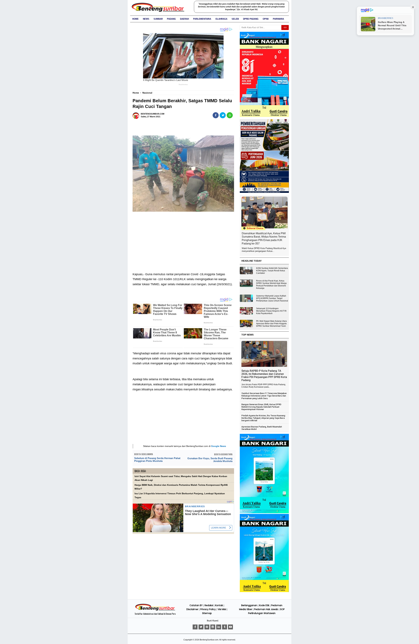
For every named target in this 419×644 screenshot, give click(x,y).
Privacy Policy (208, 609)
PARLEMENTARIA (202, 19)
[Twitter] (201, 627)
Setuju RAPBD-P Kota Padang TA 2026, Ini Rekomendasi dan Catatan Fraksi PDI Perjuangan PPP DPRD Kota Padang (264, 375)
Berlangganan (249, 605)
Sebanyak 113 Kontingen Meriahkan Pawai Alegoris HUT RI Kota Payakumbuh (271, 311)
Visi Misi (222, 609)
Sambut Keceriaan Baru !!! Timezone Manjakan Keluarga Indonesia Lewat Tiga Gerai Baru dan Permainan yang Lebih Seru (264, 396)
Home (135, 19)
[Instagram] (212, 627)
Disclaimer (192, 609)
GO (285, 27)
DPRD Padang (250, 19)
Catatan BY (196, 605)
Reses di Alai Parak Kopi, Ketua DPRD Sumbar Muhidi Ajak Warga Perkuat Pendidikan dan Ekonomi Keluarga (271, 284)
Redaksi (209, 605)
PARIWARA (278, 19)
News (146, 19)
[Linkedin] (218, 627)
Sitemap (207, 613)
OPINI (266, 19)
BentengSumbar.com (209, 640)
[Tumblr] (224, 627)
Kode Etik (264, 605)
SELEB (235, 19)
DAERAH (184, 19)
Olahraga (221, 19)
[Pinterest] (206, 627)
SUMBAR (158, 19)
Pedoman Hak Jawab (266, 609)
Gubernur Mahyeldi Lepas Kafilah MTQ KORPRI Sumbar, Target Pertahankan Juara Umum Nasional (272, 298)
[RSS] (230, 627)
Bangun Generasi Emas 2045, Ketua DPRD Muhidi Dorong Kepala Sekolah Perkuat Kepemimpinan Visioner (261, 407)
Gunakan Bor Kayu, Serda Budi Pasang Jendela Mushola (209, 459)
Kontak (219, 605)
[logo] (155, 610)
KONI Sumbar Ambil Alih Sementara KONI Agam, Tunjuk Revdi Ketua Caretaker (272, 270)
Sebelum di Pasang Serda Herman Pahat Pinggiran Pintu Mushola (157, 459)
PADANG (171, 19)
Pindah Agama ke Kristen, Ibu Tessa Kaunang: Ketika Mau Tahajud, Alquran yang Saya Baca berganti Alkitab (263, 418)
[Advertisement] (183, 238)
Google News (218, 446)
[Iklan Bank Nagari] (264, 512)
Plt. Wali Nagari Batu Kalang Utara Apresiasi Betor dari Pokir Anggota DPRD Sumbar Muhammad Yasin (271, 323)
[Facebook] (195, 627)
